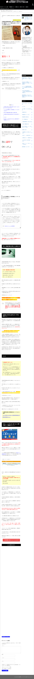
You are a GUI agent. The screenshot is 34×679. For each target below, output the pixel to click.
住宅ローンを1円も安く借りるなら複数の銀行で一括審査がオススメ (11, 119)
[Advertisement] (11, 97)
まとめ (4, 117)
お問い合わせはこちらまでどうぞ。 (5, 8)
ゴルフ (23, 106)
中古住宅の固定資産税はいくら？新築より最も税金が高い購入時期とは (26, 91)
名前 (2, 654)
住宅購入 (24, 129)
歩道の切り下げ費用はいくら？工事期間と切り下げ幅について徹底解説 (26, 83)
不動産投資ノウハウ (25, 114)
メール (3, 657)
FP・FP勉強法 (25, 119)
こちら (30, 53)
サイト (3, 661)
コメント (3, 645)
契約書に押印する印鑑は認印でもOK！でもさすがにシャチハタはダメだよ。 (11, 107)
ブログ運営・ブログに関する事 (26, 109)
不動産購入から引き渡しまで (6, 636)
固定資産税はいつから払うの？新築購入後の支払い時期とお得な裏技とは (26, 96)
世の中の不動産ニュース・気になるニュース (26, 127)
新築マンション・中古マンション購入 (26, 144)
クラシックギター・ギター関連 (26, 104)
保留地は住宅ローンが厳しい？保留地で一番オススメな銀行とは (26, 78)
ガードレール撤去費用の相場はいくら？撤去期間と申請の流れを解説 (26, 87)
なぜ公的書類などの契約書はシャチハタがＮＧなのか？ (11, 110)
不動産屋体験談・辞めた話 (26, 121)
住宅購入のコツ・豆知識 (26, 137)
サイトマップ (12, 8)
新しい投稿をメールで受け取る (7, 668)
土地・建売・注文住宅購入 (26, 140)
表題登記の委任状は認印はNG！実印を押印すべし (11, 115)
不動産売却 (24, 112)
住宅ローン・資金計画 (26, 135)
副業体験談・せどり (25, 146)
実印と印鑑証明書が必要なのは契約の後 (10, 112)
